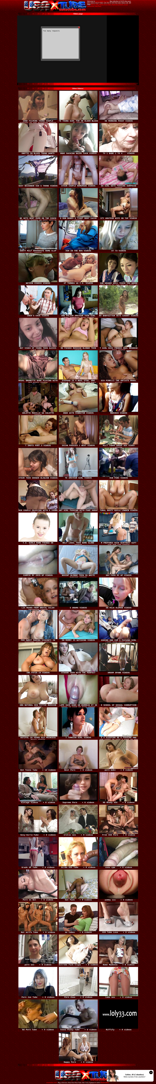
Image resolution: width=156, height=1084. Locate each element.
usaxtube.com (51, 1083)
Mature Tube (95, 4)
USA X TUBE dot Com (102, 1)
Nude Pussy (98, 6)
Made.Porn (115, 4)
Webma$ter (105, 1083)
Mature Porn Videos (105, 4)
